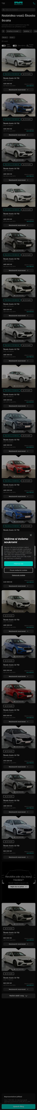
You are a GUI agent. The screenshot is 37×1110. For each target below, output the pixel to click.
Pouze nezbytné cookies (18, 570)
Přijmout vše (18, 564)
